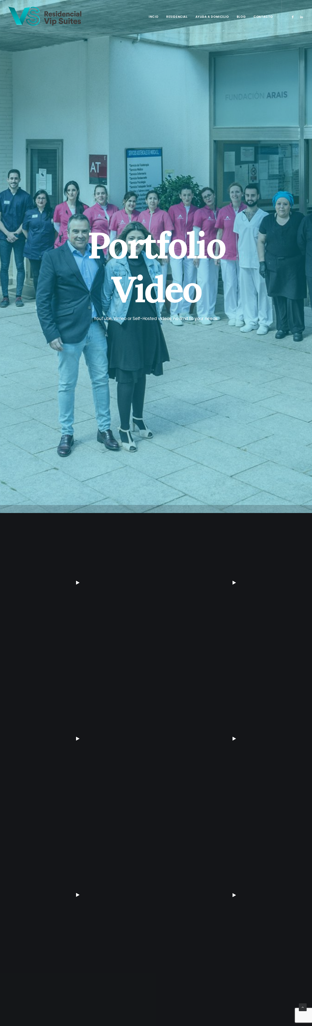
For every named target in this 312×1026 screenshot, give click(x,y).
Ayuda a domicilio (212, 17)
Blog (241, 17)
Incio (153, 17)
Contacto (263, 17)
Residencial (177, 17)
